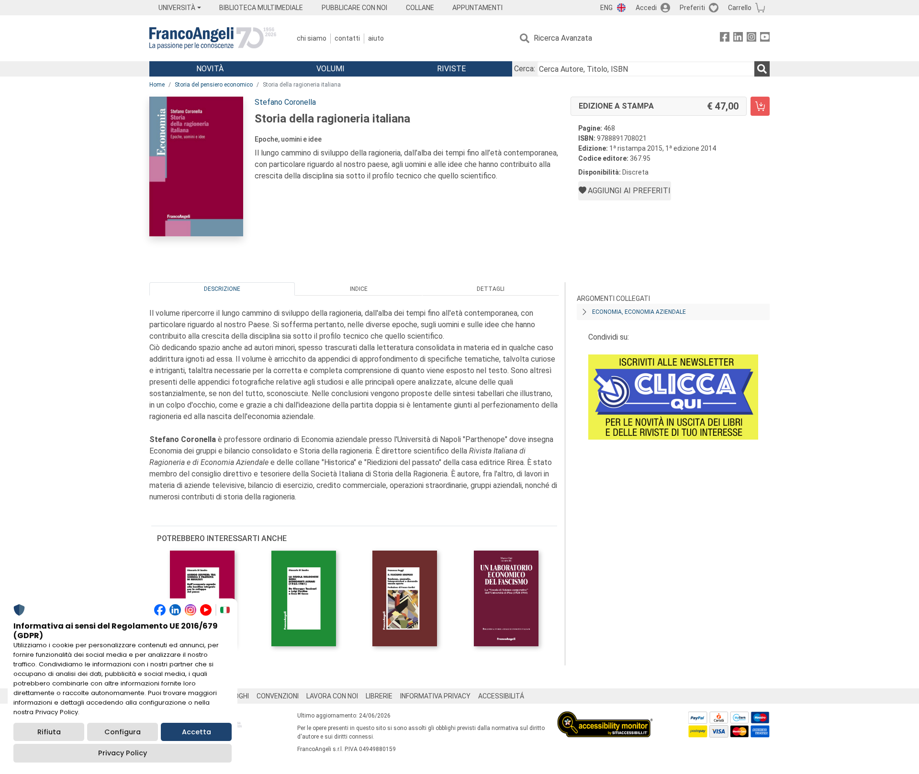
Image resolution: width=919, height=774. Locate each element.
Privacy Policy (122, 753)
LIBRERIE (379, 696)
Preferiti (692, 7)
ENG (606, 7)
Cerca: (524, 68)
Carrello (739, 7)
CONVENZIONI (278, 696)
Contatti (347, 38)
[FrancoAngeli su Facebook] (724, 38)
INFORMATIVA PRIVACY (435, 696)
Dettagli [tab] (490, 289)
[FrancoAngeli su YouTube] (765, 38)
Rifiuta (49, 732)
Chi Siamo (311, 38)
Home (157, 84)
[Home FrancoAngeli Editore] (212, 38)
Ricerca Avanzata (563, 38)
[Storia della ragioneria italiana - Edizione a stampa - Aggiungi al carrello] (760, 106)
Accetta (196, 732)
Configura (122, 732)
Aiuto (376, 38)
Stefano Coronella (285, 102)
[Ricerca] (762, 69)
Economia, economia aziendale (639, 312)
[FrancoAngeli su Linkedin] (738, 38)
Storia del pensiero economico (214, 84)
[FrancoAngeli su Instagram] (751, 38)
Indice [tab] (359, 289)
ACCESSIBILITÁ (501, 696)
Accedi (646, 7)
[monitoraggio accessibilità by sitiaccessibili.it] (605, 716)
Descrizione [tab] (222, 289)
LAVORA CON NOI (332, 696)
